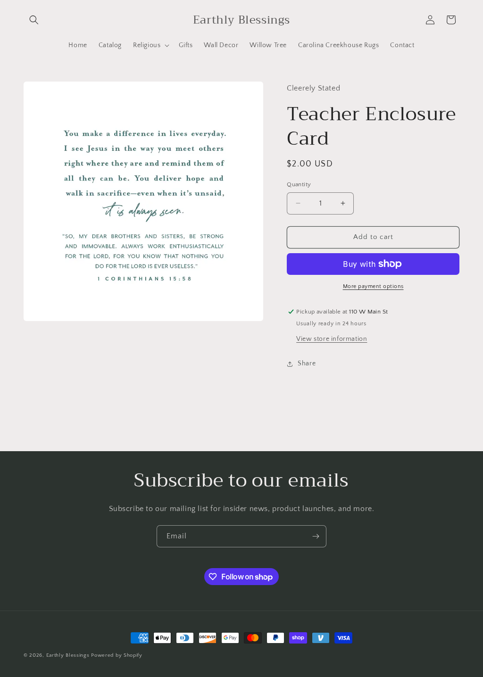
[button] (34, 19)
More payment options (373, 286)
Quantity (299, 184)
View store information (331, 339)
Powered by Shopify (116, 655)
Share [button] (307, 363)
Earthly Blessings (68, 655)
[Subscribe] (315, 536)
